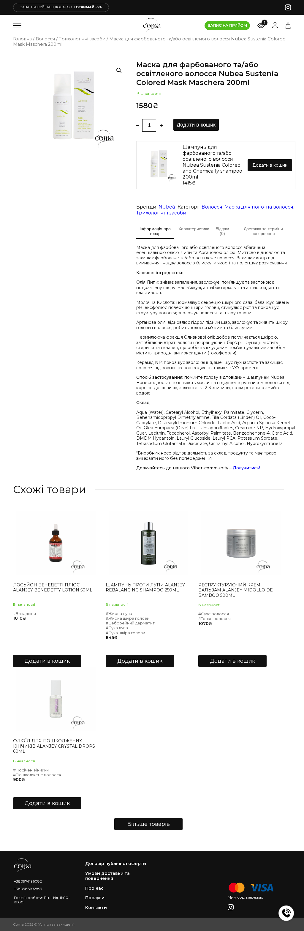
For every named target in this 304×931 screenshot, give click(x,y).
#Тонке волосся (214, 618)
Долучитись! (246, 468)
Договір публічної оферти (115, 863)
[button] (119, 70)
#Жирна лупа (119, 613)
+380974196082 (28, 881)
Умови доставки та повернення (107, 876)
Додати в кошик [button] (47, 661)
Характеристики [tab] (193, 228)
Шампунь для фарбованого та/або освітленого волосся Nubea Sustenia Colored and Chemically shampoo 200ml (212, 162)
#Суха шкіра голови (125, 632)
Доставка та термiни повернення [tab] (263, 231)
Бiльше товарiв (148, 824)
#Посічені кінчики (31, 770)
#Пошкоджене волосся (37, 774)
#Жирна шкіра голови (127, 618)
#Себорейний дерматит (130, 623)
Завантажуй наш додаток (61, 7)
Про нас (94, 888)
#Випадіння (24, 613)
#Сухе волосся (213, 613)
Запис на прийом (227, 25)
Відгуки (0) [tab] (222, 231)
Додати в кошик (196, 125)
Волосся (45, 39)
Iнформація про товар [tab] (155, 231)
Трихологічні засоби (82, 39)
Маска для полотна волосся (258, 207)
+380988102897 (28, 888)
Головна (22, 39)
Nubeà (167, 207)
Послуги (94, 897)
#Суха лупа (117, 627)
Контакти (96, 907)
